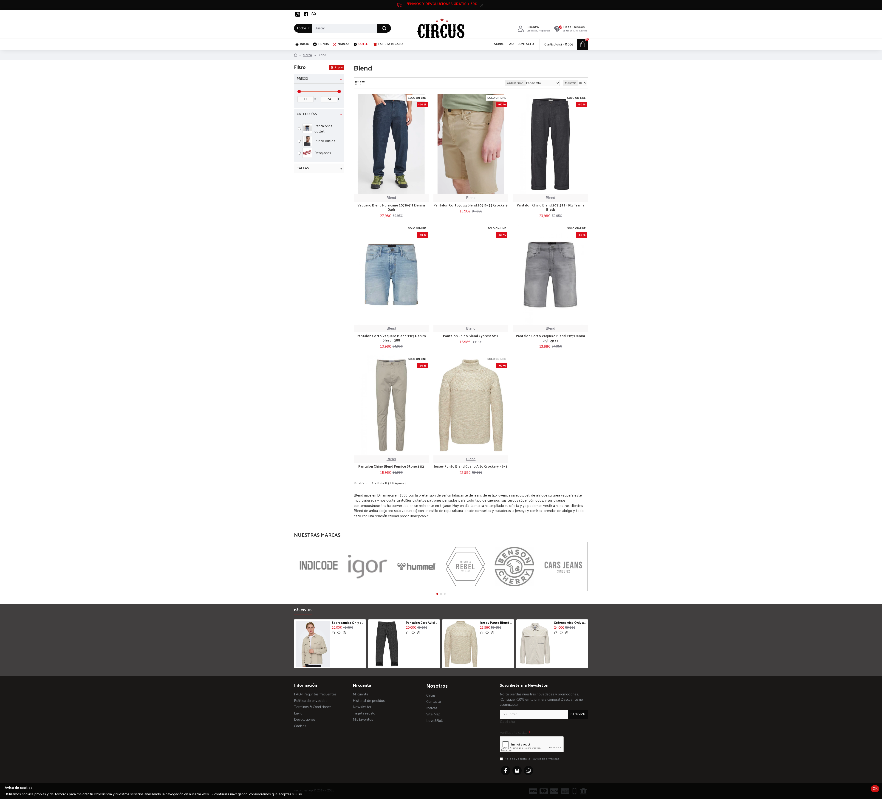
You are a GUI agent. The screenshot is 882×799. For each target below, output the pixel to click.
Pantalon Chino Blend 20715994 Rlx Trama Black (550, 207)
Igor (367, 590)
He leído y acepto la (532, 759)
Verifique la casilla (514, 732)
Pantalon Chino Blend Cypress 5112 (470, 336)
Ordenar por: (515, 83)
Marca (307, 55)
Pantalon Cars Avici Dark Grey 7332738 (422, 623)
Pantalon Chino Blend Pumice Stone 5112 (391, 466)
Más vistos (303, 610)
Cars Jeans (563, 590)
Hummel (416, 590)
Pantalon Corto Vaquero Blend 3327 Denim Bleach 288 (391, 338)
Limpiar (338, 67)
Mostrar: (570, 83)
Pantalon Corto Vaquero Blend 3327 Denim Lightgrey (550, 338)
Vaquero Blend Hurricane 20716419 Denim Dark (391, 207)
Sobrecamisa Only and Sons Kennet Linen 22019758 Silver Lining (348, 623)
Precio (302, 79)
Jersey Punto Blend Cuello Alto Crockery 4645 (471, 466)
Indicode (318, 590)
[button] (437, 594)
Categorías (307, 114)
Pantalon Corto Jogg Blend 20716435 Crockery (471, 205)
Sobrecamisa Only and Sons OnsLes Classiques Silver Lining (570, 623)
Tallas (303, 168)
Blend (391, 197)
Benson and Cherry (514, 590)
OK (875, 788)
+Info (308, 794)
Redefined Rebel (465, 590)
